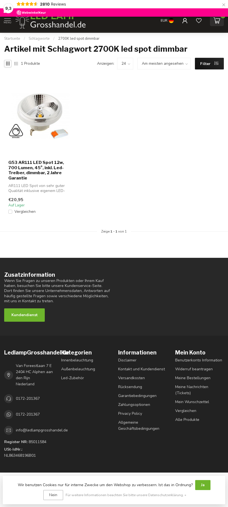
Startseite (12, 38)
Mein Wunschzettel (192, 401)
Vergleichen (25, 211)
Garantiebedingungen (137, 395)
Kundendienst (24, 315)
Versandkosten (131, 378)
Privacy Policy (130, 413)
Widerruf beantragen (194, 369)
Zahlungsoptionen (134, 404)
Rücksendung (130, 386)
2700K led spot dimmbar (79, 38)
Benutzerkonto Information (198, 360)
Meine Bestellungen (192, 378)
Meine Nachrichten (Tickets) (191, 390)
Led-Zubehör (72, 378)
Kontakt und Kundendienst (141, 369)
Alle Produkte (187, 419)
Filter (206, 63)
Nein (53, 495)
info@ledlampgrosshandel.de (42, 430)
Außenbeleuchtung (78, 369)
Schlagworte (39, 38)
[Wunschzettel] (199, 20)
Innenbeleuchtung (77, 360)
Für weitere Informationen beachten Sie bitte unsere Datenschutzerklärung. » (126, 495)
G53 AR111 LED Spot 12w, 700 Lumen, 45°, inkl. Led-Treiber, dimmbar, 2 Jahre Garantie (36, 170)
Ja (203, 485)
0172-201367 (28, 398)
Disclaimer (127, 360)
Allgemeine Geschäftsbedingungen (138, 425)
